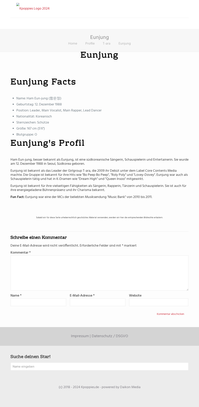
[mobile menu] (13, 23)
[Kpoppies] (33, 9)
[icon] (99, 393)
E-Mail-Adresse (82, 296)
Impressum (80, 336)
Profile (90, 43)
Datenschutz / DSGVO (110, 336)
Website (135, 296)
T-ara (106, 43)
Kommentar (20, 253)
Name (16, 296)
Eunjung (125, 43)
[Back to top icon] (180, 399)
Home (72, 43)
